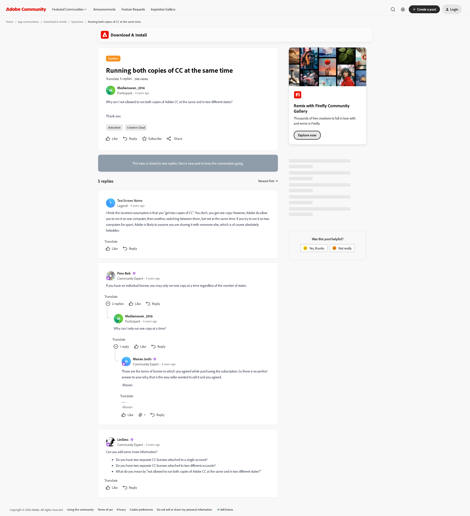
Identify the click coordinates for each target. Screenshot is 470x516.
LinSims (123, 439)
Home (9, 22)
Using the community (80, 509)
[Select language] (403, 9)
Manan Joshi (142, 359)
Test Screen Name (129, 200)
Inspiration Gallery (163, 9)
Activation (114, 127)
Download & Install (55, 22)
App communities (28, 22)
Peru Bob (124, 273)
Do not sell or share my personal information (184, 509)
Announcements (104, 9)
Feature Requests (133, 9)
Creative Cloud (136, 127)
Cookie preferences (141, 509)
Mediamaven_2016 (131, 88)
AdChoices (226, 509)
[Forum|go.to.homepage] (26, 9)
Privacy (121, 509)
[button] (424, 9)
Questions (77, 22)
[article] (188, 225)
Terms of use (105, 509)
